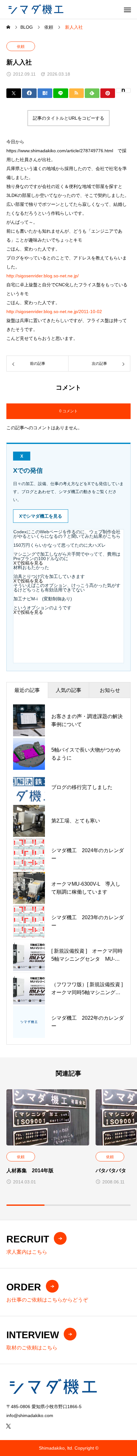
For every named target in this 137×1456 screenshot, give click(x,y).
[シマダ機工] (35, 9)
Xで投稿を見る (28, 563)
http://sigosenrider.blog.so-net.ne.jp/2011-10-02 (54, 311)
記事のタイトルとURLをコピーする (68, 118)
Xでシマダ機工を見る (40, 516)
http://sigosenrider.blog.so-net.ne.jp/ (42, 275)
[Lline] (60, 93)
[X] (8, 1426)
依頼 (21, 46)
